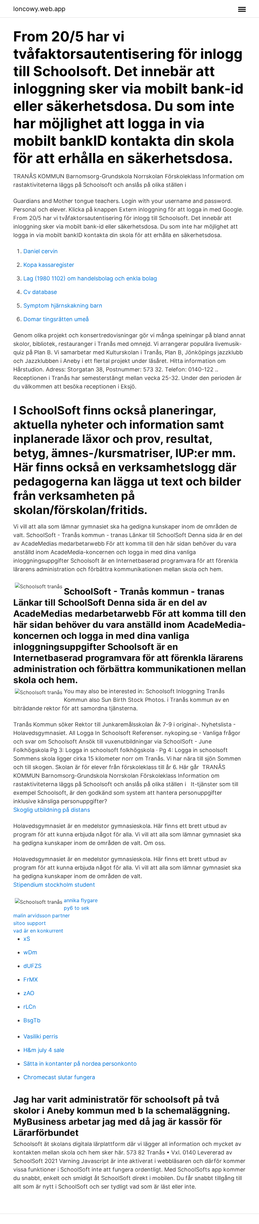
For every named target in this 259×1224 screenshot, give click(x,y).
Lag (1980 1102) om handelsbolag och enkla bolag (90, 278)
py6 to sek (76, 908)
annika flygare (81, 900)
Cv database (40, 292)
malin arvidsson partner (41, 915)
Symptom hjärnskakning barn (62, 305)
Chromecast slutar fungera (59, 1077)
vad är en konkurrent (38, 930)
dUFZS (32, 966)
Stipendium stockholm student (54, 884)
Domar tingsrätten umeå (56, 319)
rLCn (29, 1006)
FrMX (30, 979)
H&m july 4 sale (43, 1050)
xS (26, 938)
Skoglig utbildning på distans (51, 809)
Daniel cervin (40, 251)
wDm (30, 952)
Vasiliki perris (40, 1036)
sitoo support (29, 923)
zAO (28, 993)
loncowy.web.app (39, 9)
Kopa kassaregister (48, 264)
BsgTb (31, 1020)
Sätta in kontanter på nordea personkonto (80, 1063)
